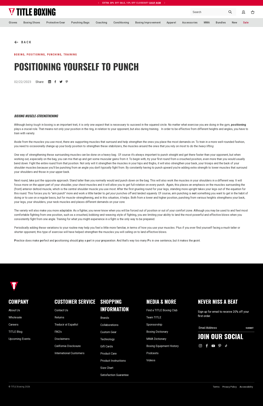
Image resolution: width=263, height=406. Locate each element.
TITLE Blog (15, 331)
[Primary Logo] (32, 12)
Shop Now (74, 3)
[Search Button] (230, 12)
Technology (107, 339)
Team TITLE (153, 317)
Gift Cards (106, 346)
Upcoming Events (19, 339)
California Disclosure (68, 346)
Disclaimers (62, 339)
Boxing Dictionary (157, 331)
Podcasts (152, 353)
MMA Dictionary (156, 339)
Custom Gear (108, 332)
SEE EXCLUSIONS (155, 3)
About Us (14, 310)
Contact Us (61, 310)
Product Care (108, 353)
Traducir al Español (66, 324)
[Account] (243, 12)
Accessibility (246, 387)
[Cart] (252, 12)
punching (54, 54)
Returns (59, 317)
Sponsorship (154, 324)
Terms (216, 387)
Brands (104, 317)
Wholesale (15, 317)
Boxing (19, 54)
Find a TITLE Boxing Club (161, 310)
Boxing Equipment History (162, 346)
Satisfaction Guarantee (114, 375)
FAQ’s (58, 331)
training (70, 54)
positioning (36, 54)
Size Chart (106, 368)
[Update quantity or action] (95, 3)
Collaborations (109, 325)
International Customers (69, 353)
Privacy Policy (229, 387)
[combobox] (213, 12)
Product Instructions (113, 360)
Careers (13, 324)
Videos (150, 360)
